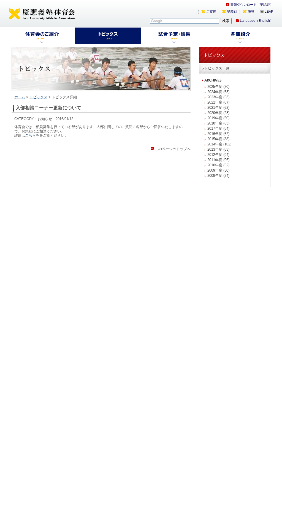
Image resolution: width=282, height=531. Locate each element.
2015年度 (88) (218, 139)
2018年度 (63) (218, 123)
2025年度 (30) (218, 87)
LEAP (269, 11)
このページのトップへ (173, 149)
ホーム (19, 97)
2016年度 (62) (218, 134)
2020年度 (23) (218, 113)
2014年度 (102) (219, 144)
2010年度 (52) (218, 165)
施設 (251, 11)
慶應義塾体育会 (42, 14)
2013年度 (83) (218, 149)
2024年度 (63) (218, 92)
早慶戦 (232, 11)
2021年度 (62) (218, 107)
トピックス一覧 (216, 68)
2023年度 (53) (218, 97)
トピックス (38, 97)
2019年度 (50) (218, 118)
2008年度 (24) (218, 176)
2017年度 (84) (218, 128)
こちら (30, 135)
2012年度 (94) (218, 155)
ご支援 (211, 11)
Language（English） (256, 20)
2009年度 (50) (218, 170)
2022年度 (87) (218, 102)
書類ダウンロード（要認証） (251, 4)
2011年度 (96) (218, 160)
